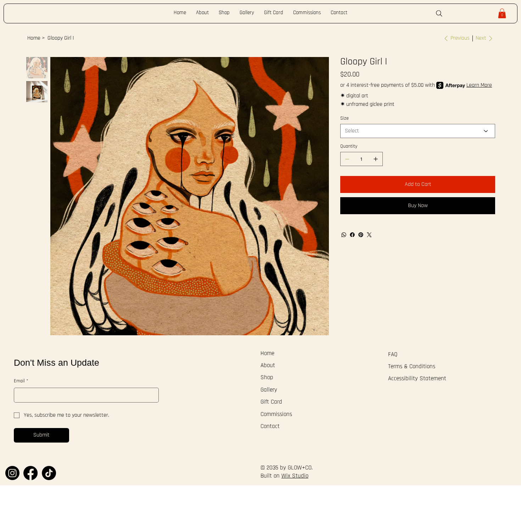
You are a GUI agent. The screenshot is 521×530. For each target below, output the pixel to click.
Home (267, 354)
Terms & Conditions (411, 367)
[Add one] (376, 159)
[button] (502, 13)
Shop (266, 378)
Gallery (268, 390)
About (267, 366)
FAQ (392, 355)
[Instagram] (12, 473)
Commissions (276, 414)
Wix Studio (294, 476)
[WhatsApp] (343, 234)
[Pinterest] (360, 234)
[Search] (439, 13)
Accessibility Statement (417, 379)
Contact (270, 426)
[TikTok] (49, 473)
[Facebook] (352, 234)
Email (21, 381)
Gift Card (271, 402)
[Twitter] (369, 234)
